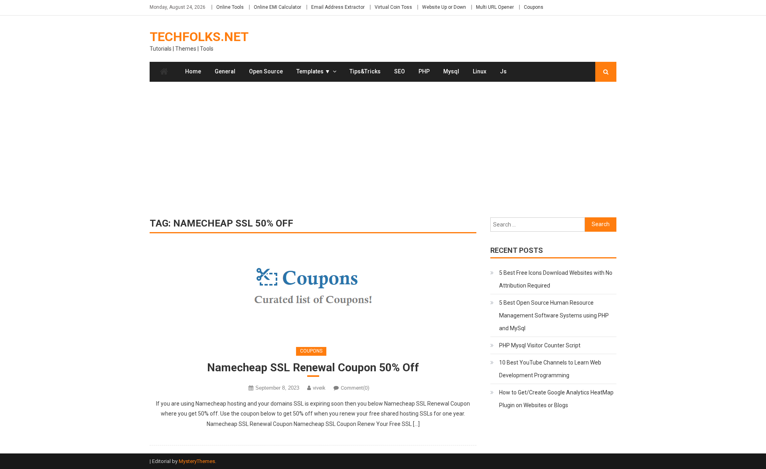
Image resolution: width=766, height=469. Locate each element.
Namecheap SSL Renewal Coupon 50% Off (313, 367)
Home (193, 71)
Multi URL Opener (495, 7)
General (225, 71)
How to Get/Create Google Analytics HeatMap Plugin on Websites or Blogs (556, 398)
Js (503, 71)
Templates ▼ (313, 71)
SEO (399, 71)
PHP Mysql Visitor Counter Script (539, 345)
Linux (479, 71)
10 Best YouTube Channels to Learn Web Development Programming (550, 368)
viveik (319, 388)
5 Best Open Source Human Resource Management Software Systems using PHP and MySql (554, 315)
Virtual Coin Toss (393, 7)
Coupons (533, 7)
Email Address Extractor (338, 7)
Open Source (266, 71)
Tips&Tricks (365, 71)
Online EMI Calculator (277, 7)
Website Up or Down (444, 7)
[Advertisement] (383, 149)
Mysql (451, 71)
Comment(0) (355, 388)
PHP (424, 71)
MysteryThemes (197, 461)
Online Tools (230, 7)
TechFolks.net (199, 36)
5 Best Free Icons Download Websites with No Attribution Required (555, 279)
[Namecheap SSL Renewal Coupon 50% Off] (313, 291)
